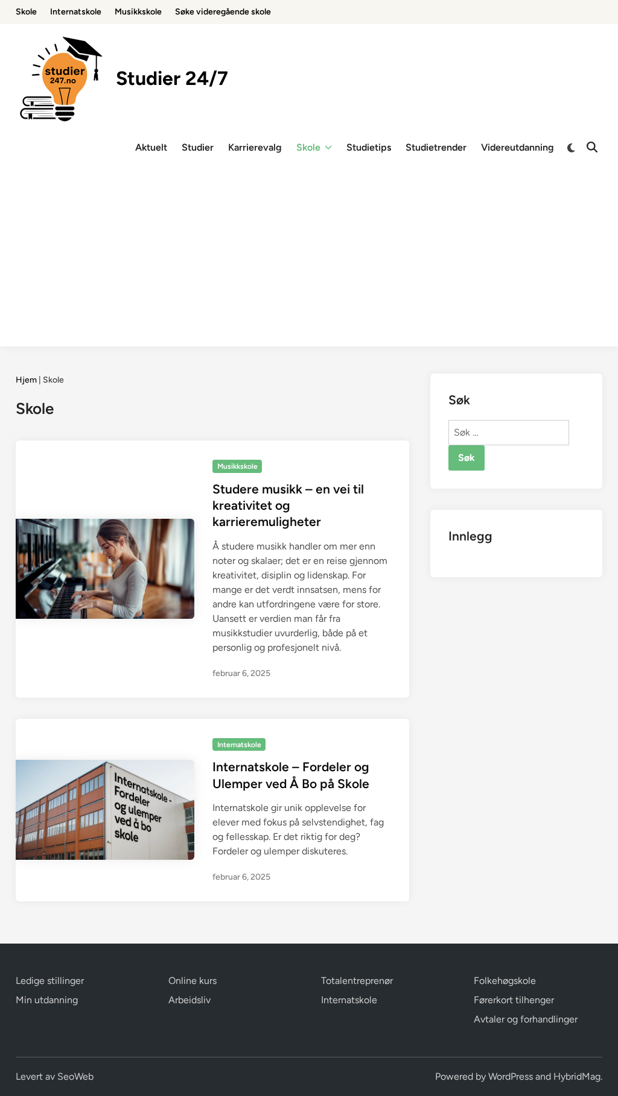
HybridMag (576, 1076)
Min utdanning (47, 1000)
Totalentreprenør (357, 980)
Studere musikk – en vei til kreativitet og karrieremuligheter (288, 505)
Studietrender (436, 147)
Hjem (26, 380)
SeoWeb (75, 1076)
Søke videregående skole (223, 12)
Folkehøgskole (505, 980)
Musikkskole (138, 12)
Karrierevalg (255, 147)
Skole (26, 12)
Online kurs (192, 980)
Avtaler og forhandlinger (526, 1019)
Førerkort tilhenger (514, 1000)
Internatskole (75, 12)
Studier (198, 147)
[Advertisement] (309, 262)
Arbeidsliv (189, 1000)
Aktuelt (151, 147)
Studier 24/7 (172, 78)
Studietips (368, 147)
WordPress (510, 1076)
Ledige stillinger (50, 980)
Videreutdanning (517, 147)
